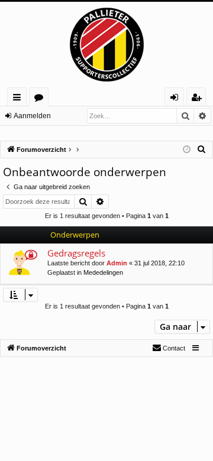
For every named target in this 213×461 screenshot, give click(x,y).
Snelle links (19, 99)
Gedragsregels (76, 253)
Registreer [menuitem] (198, 99)
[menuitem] (201, 149)
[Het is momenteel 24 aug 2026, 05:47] (187, 150)
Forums (41, 99)
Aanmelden (32, 116)
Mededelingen (103, 272)
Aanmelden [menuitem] (176, 99)
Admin (116, 263)
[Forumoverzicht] (106, 44)
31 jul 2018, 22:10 (159, 263)
